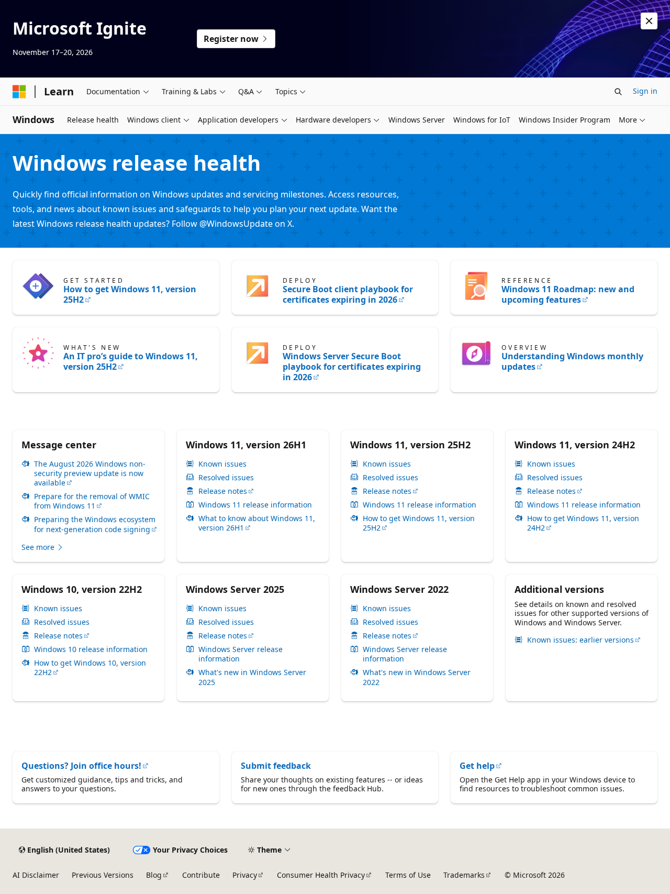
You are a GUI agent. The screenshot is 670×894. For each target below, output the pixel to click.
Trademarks (464, 875)
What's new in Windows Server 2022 (417, 677)
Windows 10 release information (91, 649)
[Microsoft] (19, 91)
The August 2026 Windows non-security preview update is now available (90, 473)
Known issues (222, 464)
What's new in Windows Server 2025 (252, 677)
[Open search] (618, 91)
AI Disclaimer (36, 875)
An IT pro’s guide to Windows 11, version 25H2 (130, 361)
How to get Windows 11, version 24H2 (583, 523)
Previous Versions (102, 875)
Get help (477, 765)
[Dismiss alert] (649, 21)
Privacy (244, 875)
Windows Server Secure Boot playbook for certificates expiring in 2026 (352, 366)
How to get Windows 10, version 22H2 (90, 667)
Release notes (222, 491)
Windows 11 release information (255, 505)
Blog (154, 875)
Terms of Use (408, 875)
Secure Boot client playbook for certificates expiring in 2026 (348, 294)
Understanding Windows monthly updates (572, 361)
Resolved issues (226, 477)
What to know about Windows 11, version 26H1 (256, 523)
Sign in (645, 91)
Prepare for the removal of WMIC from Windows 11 (92, 501)
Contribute (201, 875)
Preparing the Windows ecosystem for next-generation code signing (94, 524)
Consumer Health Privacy (321, 875)
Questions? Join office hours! (81, 765)
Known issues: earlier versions (580, 640)
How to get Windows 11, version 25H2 (129, 294)
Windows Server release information (240, 654)
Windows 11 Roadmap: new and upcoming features (567, 294)
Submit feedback (276, 765)
